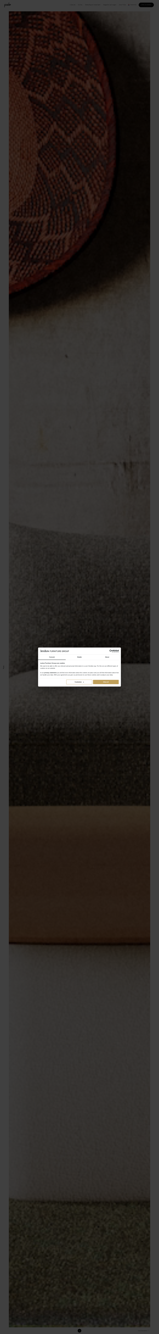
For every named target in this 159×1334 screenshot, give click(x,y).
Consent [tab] (52, 657)
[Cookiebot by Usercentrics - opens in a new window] (111, 651)
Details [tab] (79, 657)
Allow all (106, 682)
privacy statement (50, 673)
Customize (78, 682)
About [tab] (107, 657)
